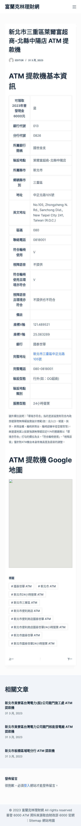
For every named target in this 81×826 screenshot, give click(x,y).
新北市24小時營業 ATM (27, 594)
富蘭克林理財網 (22, 7)
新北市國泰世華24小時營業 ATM (32, 643)
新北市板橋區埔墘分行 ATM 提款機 (30, 751)
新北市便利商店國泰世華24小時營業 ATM (38, 627)
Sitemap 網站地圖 (42, 820)
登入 (27, 785)
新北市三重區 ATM (24, 602)
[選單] (74, 7)
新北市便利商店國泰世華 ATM (31, 618)
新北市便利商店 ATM (25, 610)
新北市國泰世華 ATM (25, 635)
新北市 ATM (47, 586)
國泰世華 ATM (21, 586)
